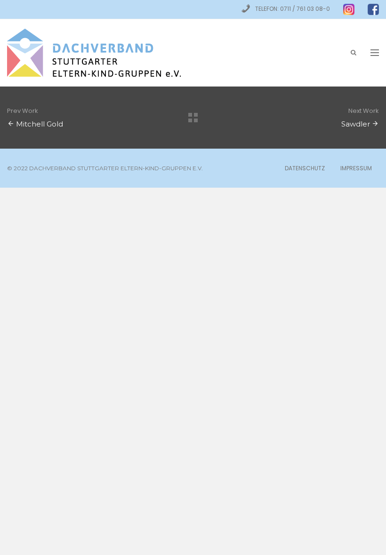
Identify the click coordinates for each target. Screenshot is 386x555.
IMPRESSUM (356, 168)
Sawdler (355, 123)
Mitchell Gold (39, 123)
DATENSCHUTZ (305, 168)
